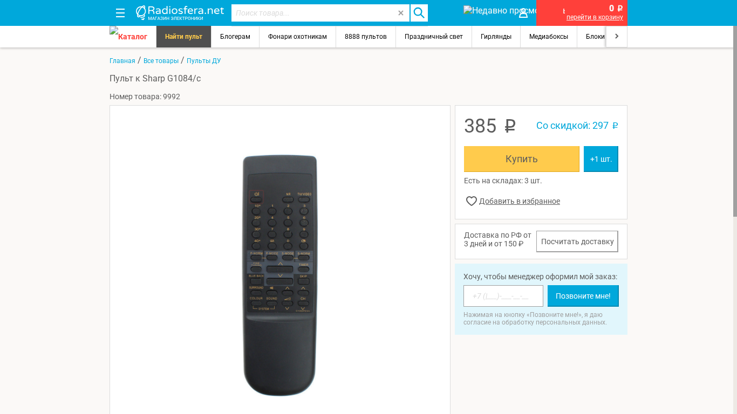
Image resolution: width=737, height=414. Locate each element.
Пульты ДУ (204, 61)
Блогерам (235, 36)
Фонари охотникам (297, 36)
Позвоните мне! (583, 296)
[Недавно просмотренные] (484, 13)
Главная (122, 61)
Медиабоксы (548, 36)
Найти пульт (183, 36)
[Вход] (523, 13)
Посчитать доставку (577, 241)
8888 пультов (366, 36)
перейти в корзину (595, 17)
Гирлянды (496, 36)
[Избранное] (445, 13)
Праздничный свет (434, 36)
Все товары (161, 61)
